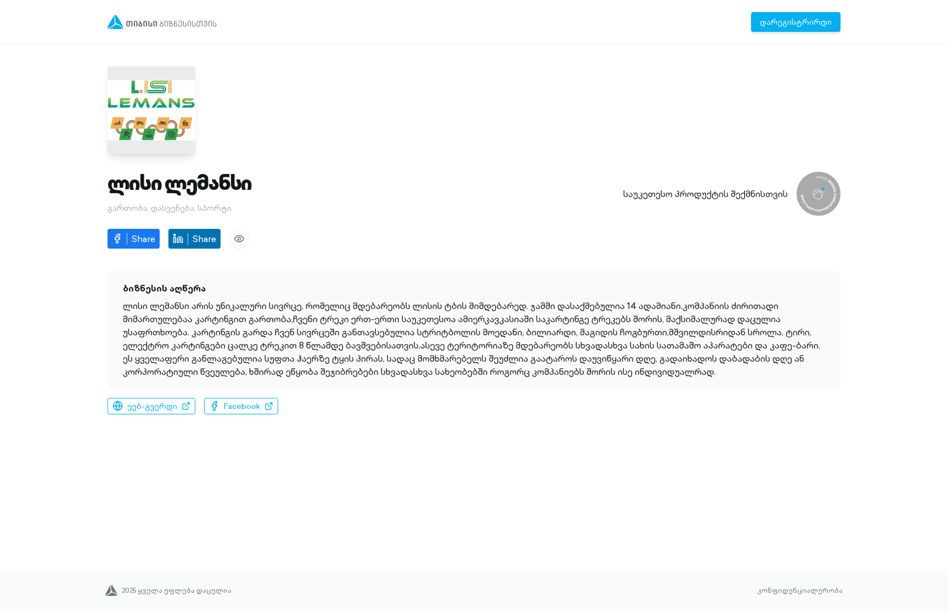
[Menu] (162, 22)
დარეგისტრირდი (796, 21)
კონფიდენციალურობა (800, 590)
